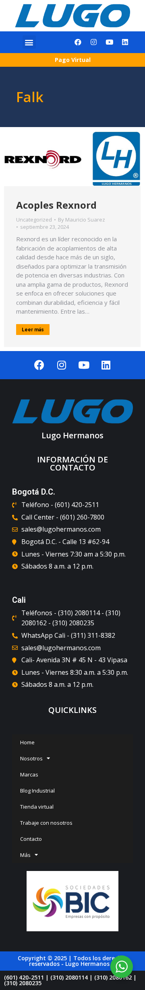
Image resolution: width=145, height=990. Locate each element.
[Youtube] (109, 42)
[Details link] (72, 158)
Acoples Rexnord (56, 205)
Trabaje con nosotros (46, 822)
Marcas (29, 774)
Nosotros (31, 758)
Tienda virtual (37, 806)
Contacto (31, 838)
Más (25, 855)
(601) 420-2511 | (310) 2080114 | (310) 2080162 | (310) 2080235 (70, 980)
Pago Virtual (73, 60)
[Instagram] (94, 42)
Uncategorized (34, 219)
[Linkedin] (125, 42)
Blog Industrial (37, 790)
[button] (29, 42)
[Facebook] (78, 42)
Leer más (33, 330)
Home (27, 742)
